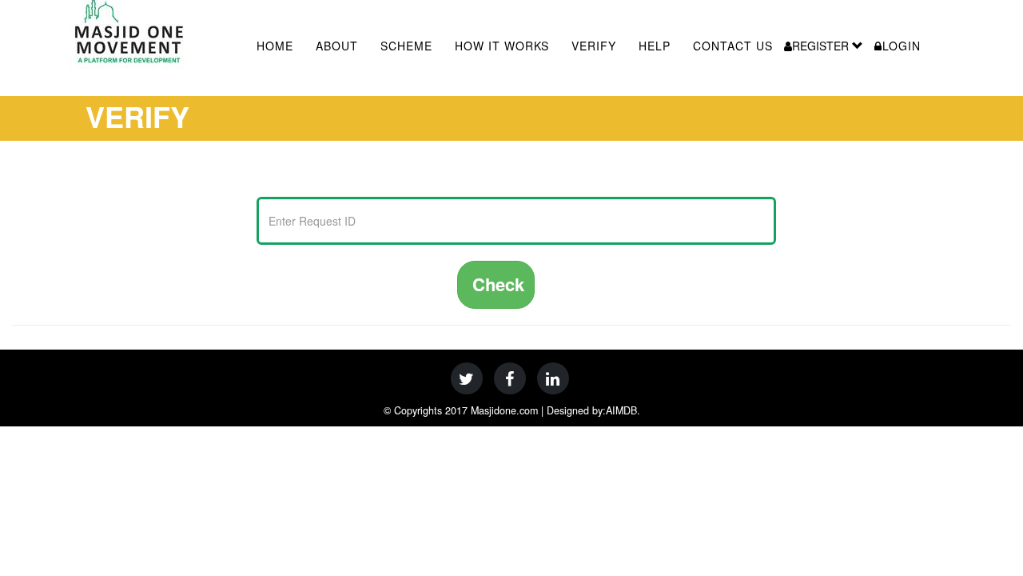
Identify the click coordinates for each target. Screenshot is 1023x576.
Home (275, 46)
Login (901, 46)
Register (822, 46)
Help (655, 46)
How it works (502, 46)
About (337, 46)
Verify (593, 46)
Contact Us (733, 46)
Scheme (406, 46)
